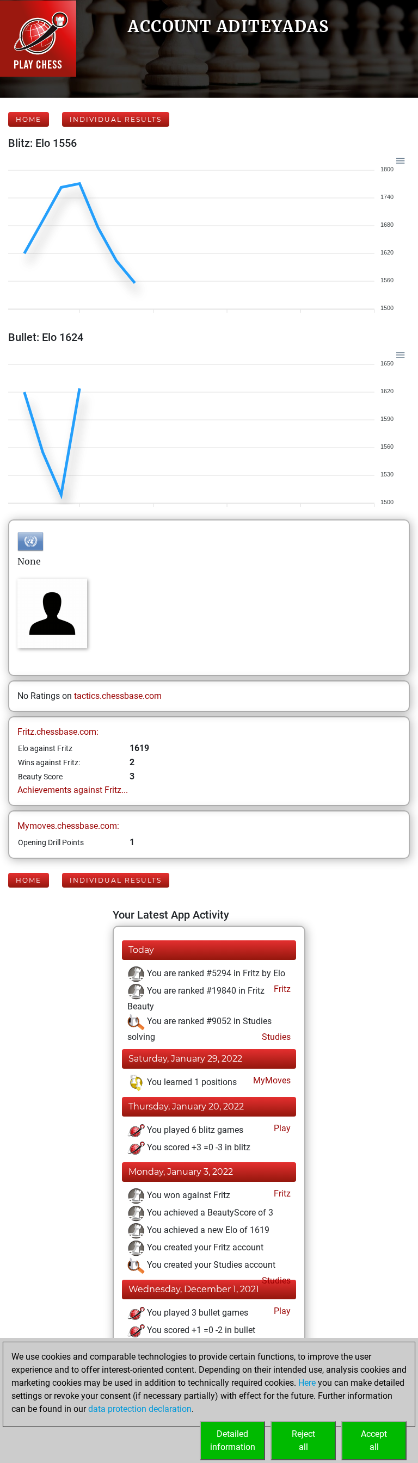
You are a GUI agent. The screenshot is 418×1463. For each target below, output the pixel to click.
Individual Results (116, 119)
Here (307, 1383)
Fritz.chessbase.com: (58, 732)
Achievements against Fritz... (72, 790)
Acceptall (374, 1440)
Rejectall (303, 1440)
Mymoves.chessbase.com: (68, 826)
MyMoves (271, 1080)
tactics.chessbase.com (118, 696)
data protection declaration (140, 1409)
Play (281, 1128)
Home (28, 119)
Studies (275, 1037)
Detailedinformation (232, 1440)
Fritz (281, 989)
